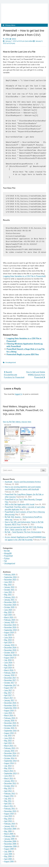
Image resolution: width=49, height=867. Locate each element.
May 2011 (7, 801)
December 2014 (10, 753)
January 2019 (9, 645)
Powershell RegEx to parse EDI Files (23, 354)
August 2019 (9, 632)
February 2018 (9, 673)
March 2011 (8, 806)
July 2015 (7, 736)
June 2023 (8, 582)
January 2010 (9, 826)
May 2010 (8, 819)
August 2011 (9, 796)
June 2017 (8, 690)
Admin (13, 39)
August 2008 (9, 849)
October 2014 (9, 758)
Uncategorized (9, 563)
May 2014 (8, 768)
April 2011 (8, 804)
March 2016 (8, 715)
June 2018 (8, 663)
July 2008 (7, 851)
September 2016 (10, 708)
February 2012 (9, 794)
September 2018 (10, 655)
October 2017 (9, 683)
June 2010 (8, 816)
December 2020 (10, 602)
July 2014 (7, 766)
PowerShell (8, 556)
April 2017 (8, 695)
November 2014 (10, 756)
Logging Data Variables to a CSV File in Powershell (24, 276)
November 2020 (10, 605)
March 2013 (8, 778)
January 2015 (9, 751)
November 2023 (10, 580)
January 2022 (9, 587)
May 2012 (8, 788)
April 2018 (8, 668)
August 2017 (9, 688)
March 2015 (8, 746)
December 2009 (10, 829)
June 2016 (8, 713)
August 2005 (9, 861)
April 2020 (8, 615)
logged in (18, 394)
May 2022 (8, 585)
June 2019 (8, 638)
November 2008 (10, 844)
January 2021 (9, 600)
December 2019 (10, 625)
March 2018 (8, 670)
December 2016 (10, 703)
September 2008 (10, 846)
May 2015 (8, 741)
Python (7, 558)
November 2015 (10, 726)
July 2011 (7, 799)
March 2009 (8, 834)
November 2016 (10, 705)
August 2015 (9, 733)
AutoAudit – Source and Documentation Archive (23, 482)
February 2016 (9, 718)
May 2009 (8, 831)
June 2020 (8, 610)
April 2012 (8, 791)
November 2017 (10, 680)
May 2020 (8, 612)
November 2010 (10, 811)
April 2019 (8, 642)
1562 (7, 39)
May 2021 (8, 595)
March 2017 (8, 698)
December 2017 (10, 678)
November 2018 (10, 650)
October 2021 (9, 590)
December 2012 (10, 783)
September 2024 (10, 577)
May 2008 (8, 856)
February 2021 (9, 597)
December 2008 (10, 841)
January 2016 (9, 721)
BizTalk (7, 551)
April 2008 (8, 859)
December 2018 (10, 648)
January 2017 (9, 700)
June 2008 (8, 854)
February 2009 (9, 836)
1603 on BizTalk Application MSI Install (19, 504)
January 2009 (9, 839)
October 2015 (9, 728)
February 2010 (9, 824)
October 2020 (9, 607)
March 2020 (8, 617)
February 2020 (9, 620)
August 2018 (9, 658)
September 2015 (10, 731)
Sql (5, 561)
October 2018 (9, 653)
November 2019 (10, 627)
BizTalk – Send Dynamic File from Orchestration (23, 532)
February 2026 (9, 575)
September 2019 (10, 630)
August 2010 (9, 814)
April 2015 (8, 743)
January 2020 (9, 622)
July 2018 (7, 660)
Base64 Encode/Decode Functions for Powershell (14, 374)
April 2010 (8, 821)
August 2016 (9, 711)
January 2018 (9, 675)
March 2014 (8, 771)
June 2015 (8, 738)
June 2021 (8, 592)
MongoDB (8, 553)
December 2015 (10, 723)
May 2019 (8, 640)
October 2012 (9, 786)
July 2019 (7, 635)
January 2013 (9, 781)
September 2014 (10, 761)
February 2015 (9, 748)
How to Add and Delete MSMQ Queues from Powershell (35, 374)
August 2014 (9, 763)
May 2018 (8, 665)
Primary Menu (10, 25)
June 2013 (8, 776)
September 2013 (10, 773)
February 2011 (9, 809)
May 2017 (8, 693)
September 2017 (10, 685)
